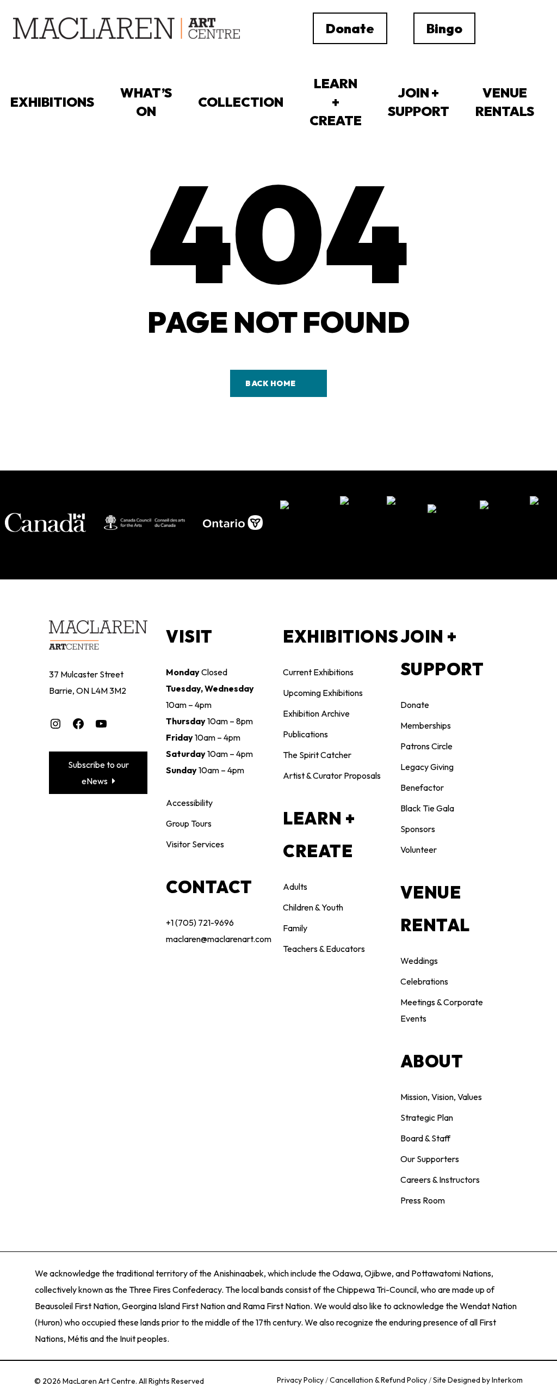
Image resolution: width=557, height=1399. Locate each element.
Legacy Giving (427, 766)
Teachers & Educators (324, 948)
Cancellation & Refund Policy (379, 1380)
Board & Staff (425, 1138)
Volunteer (418, 849)
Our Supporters (429, 1158)
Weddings (419, 960)
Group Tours (189, 823)
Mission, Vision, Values (441, 1096)
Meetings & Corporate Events (441, 1010)
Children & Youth (313, 907)
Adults (295, 886)
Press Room (422, 1200)
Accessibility (189, 802)
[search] (510, 28)
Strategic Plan (426, 1117)
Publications (305, 734)
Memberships (425, 725)
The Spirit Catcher (317, 754)
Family (295, 928)
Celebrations (424, 981)
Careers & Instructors (440, 1179)
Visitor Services (195, 844)
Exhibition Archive (316, 713)
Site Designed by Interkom (478, 1380)
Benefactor (422, 787)
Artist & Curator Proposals (332, 775)
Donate (414, 704)
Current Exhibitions (318, 672)
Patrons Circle (426, 746)
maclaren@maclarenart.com (218, 938)
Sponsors (417, 828)
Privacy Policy (301, 1380)
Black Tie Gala (427, 808)
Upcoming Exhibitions (323, 692)
